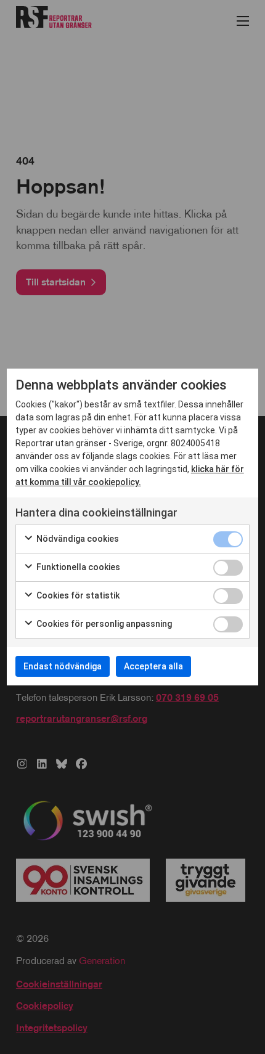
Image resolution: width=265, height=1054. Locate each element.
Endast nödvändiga (62, 666)
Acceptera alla (153, 666)
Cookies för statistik (77, 595)
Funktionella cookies (77, 567)
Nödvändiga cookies (77, 539)
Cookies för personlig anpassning (103, 624)
